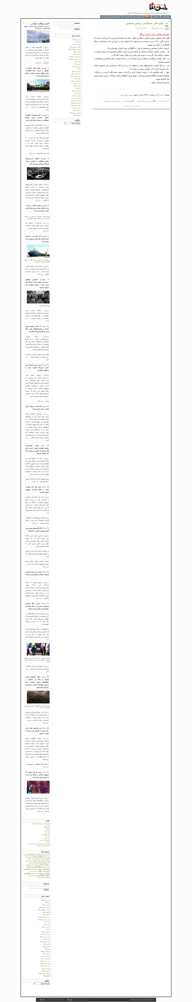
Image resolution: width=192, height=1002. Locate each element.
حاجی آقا (47, 836)
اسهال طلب (28, 857)
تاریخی (48, 922)
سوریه (44, 867)
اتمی (36, 854)
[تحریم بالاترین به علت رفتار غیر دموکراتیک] (119, 101)
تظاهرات (35, 861)
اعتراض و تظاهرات (45, 910)
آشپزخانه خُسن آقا (115, 16)
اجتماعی (31, 854)
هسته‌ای (48, 877)
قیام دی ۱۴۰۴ (46, 956)
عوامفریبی (46, 873)
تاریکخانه (48, 829)
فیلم (41, 873)
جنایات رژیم (29, 861)
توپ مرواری (47, 838)
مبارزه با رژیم (46, 961)
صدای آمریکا (45, 497)
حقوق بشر (43, 862)
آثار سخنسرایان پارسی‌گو (43, 845)
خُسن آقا (155, 28)
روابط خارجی (46, 941)
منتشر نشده (47, 968)
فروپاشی (47, 953)
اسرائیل (46, 857)
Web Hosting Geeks (149, 999)
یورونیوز (46, 96)
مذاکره (38, 873)
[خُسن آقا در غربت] (158, 10)
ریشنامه (48, 842)
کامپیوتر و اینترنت (45, 973)
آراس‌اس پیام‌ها (137, 16)
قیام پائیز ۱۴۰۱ (46, 958)
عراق (36, 871)
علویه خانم (47, 831)
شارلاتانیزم (27, 869)
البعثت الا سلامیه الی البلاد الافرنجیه (41, 823)
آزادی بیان (46, 854)
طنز (39, 871)
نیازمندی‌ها (126, 16)
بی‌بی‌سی (46, 125)
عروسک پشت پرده (45, 840)
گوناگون (48, 975)
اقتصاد (47, 859)
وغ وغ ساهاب (46, 827)
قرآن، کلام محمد (45, 834)
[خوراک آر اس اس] (147, 16)
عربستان (32, 871)
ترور (44, 860)
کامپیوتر (43, 877)
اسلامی (34, 856)
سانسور (28, 864)
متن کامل (38, 63)
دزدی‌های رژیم (35, 864)
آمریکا (41, 854)
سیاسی (38, 866)
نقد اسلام (47, 971)
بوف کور (48, 825)
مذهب (33, 873)
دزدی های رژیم (46, 936)
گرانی (39, 877)
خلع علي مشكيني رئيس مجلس (144, 23)
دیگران (48, 939)
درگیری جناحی (44, 864)
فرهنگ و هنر (47, 951)
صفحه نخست (165, 16)
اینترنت (33, 859)
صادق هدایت (46, 871)
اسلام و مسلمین (46, 907)
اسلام (40, 856)
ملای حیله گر (46, 963)
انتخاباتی (38, 859)
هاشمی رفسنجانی (33, 875)
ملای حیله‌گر (44, 875)
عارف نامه (47, 832)
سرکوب (48, 867)
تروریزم (40, 861)
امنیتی (43, 859)
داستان (31, 862)
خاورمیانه (36, 862)
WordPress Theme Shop (136, 999)
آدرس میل (104, 16)
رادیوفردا (46, 47)
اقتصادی (48, 912)
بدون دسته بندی (127, 95)
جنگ (48, 862)
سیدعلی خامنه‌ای (37, 869)
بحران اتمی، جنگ (45, 917)
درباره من (156, 16)
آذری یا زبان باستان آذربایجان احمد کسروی (39, 843)
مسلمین (27, 873)
